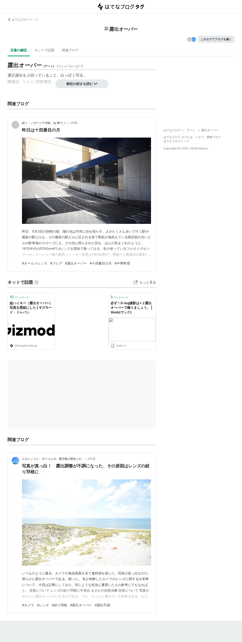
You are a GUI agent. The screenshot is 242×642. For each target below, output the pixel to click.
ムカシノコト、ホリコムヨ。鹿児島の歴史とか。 (53, 458)
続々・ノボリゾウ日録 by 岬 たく (44, 123)
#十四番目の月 (101, 263)
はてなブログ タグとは (178, 137)
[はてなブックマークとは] (36, 282)
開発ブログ (214, 137)
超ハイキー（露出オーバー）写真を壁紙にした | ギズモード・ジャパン (31, 307)
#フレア (56, 263)
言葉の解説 (18, 50)
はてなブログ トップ (25, 19)
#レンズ (43, 605)
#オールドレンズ (34, 263)
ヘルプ (199, 137)
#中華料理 (122, 263)
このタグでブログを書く (216, 39)
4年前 (91, 458)
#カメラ (28, 605)
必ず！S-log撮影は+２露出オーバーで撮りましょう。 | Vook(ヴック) (131, 307)
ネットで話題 (44, 50)
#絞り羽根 (59, 605)
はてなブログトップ (176, 141)
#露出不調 (102, 605)
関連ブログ (70, 50)
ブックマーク (19, 297)
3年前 (74, 123)
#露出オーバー (76, 263)
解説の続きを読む (79, 84)
